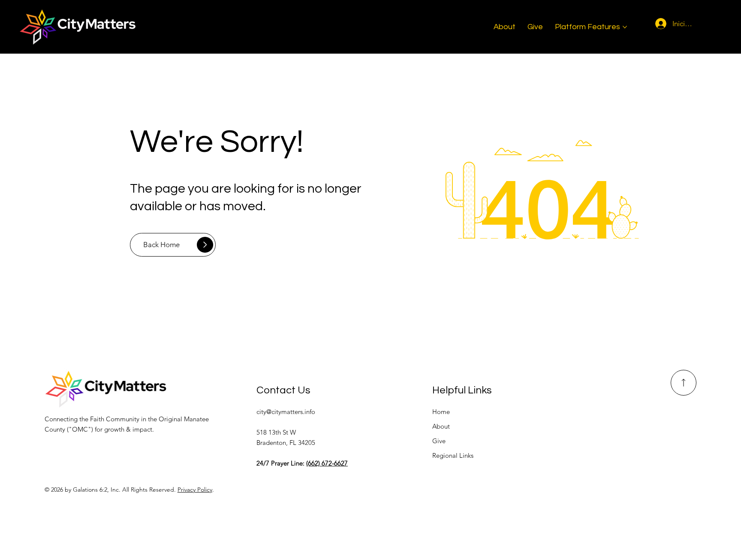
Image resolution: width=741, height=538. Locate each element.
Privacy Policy (195, 489)
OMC (80, 429)
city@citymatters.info (285, 412)
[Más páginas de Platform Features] (625, 27)
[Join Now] (683, 383)
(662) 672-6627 (327, 463)
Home (441, 412)
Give (439, 441)
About (441, 426)
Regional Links (452, 455)
